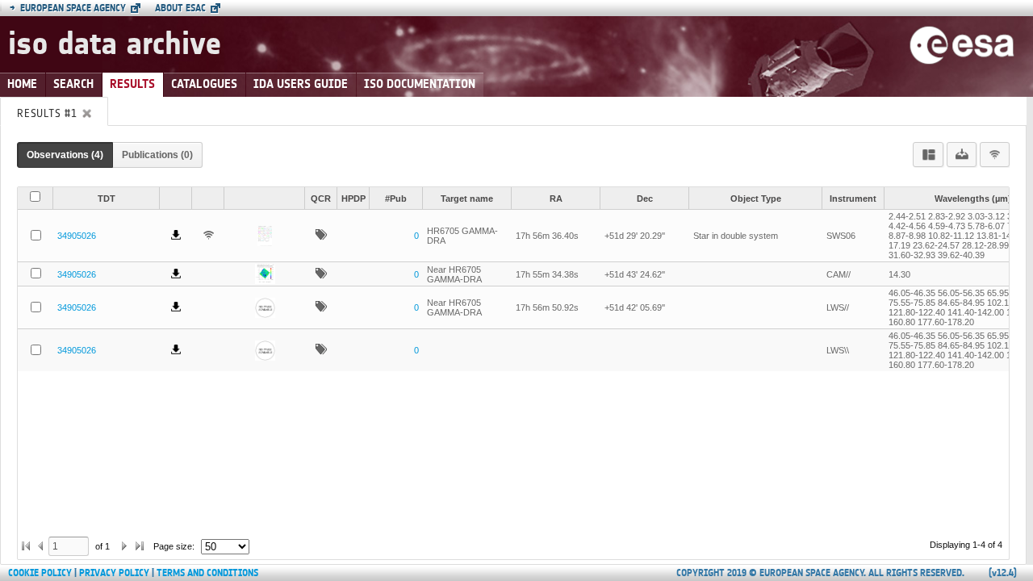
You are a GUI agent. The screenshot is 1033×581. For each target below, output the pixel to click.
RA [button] (556, 198)
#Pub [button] (396, 198)
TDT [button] (106, 198)
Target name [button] (467, 198)
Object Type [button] (755, 198)
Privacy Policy (114, 573)
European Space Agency (68, 8)
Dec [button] (645, 198)
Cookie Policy (40, 573)
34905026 (76, 235)
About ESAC (180, 8)
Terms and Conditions (207, 573)
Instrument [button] (853, 198)
